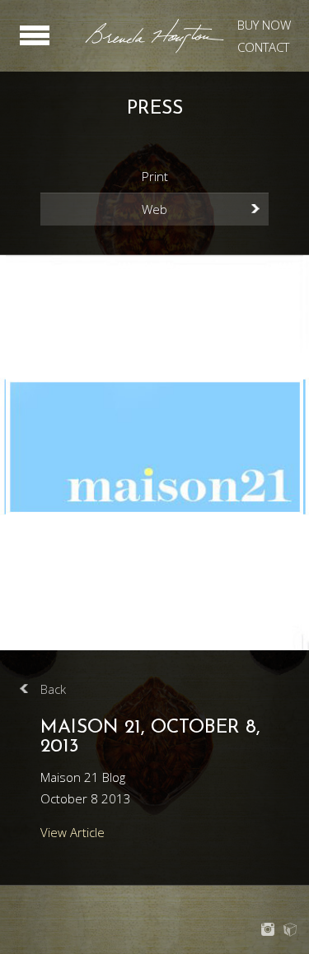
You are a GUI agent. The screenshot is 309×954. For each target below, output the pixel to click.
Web (154, 209)
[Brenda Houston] (155, 50)
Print (155, 176)
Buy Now (264, 24)
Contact (263, 47)
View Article (72, 832)
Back (53, 689)
